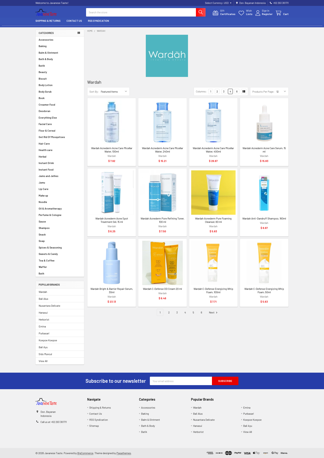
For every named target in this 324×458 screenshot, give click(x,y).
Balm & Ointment (48, 52)
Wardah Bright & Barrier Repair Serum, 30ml (111, 290)
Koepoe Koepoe (48, 340)
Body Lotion (45, 85)
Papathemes (123, 453)
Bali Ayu (43, 347)
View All (43, 361)
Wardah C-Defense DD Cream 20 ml (162, 288)
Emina (42, 326)
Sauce (42, 221)
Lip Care (43, 188)
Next (212, 312)
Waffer (43, 266)
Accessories (46, 39)
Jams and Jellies (48, 175)
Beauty (43, 72)
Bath (41, 273)
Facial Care (45, 124)
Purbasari (44, 333)
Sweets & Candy (48, 253)
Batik (42, 65)
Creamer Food (47, 104)
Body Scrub (45, 91)
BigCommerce (85, 453)
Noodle (43, 201)
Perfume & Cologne (50, 214)
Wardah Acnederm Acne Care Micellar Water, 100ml (111, 149)
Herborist (44, 319)
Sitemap (94, 425)
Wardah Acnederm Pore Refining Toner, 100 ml (162, 220)
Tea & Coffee (47, 260)
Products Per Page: (263, 91)
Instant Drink (46, 162)
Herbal (42, 156)
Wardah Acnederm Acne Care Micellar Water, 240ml (162, 149)
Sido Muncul (45, 354)
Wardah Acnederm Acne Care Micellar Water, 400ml (213, 149)
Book (42, 98)
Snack (42, 234)
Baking (43, 46)
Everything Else (48, 117)
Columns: (201, 91)
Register (267, 14)
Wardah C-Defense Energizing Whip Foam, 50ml (264, 290)
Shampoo (44, 227)
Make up (43, 195)
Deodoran (44, 111)
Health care (45, 149)
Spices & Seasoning (50, 247)
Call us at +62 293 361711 (53, 421)
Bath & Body (46, 59)
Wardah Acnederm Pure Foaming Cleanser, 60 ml (213, 220)
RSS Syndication (98, 20)
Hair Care (44, 143)
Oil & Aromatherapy (50, 208)
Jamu (42, 182)
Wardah (43, 291)
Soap (42, 240)
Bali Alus (43, 298)
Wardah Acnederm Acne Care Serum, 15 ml (264, 149)
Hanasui (43, 312)
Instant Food (46, 169)
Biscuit (43, 78)
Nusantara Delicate (49, 305)
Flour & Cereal (47, 130)
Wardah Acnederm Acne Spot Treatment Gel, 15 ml (111, 220)
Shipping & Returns (47, 20)
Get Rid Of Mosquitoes (52, 136)
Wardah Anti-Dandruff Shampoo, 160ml (264, 218)
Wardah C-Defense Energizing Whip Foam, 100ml (213, 290)
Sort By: (94, 91)
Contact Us (74, 20)
